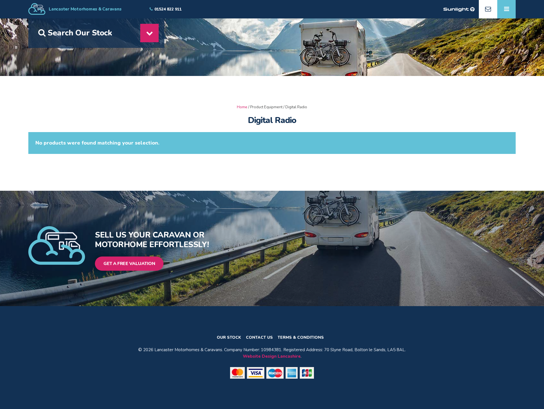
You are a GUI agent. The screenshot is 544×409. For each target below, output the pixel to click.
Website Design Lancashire (272, 356)
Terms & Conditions (301, 338)
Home (242, 107)
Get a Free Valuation (129, 263)
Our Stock (229, 338)
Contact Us (259, 338)
